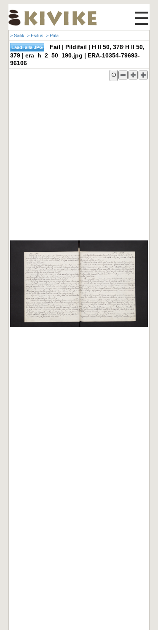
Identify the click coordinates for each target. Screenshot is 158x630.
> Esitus (35, 35)
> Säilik (17, 35)
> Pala (52, 35)
